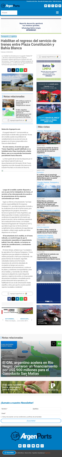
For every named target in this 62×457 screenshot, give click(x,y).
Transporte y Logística (9, 36)
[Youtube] (56, 5)
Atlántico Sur (42, 236)
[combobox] (9, 12)
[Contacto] (37, 445)
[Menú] (57, 12)
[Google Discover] (59, 5)
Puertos (40, 131)
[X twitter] (52, 5)
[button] (9, 70)
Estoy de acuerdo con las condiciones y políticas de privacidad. (22, 416)
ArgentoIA (47, 453)
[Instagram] (49, 5)
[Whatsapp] (42, 445)
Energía (40, 155)
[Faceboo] (45, 5)
